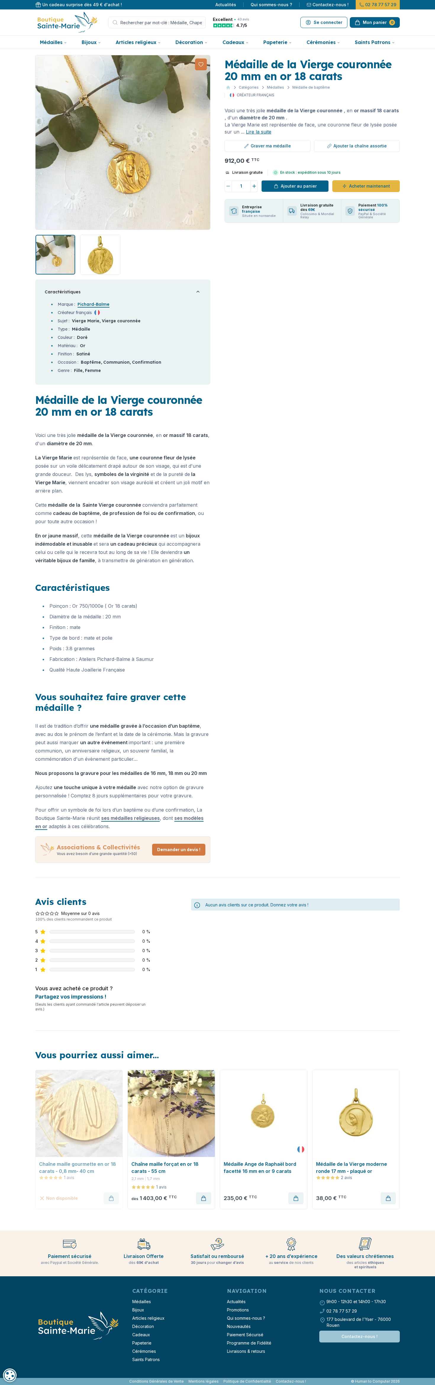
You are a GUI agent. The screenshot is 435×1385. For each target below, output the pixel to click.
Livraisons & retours (246, 1351)
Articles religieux (136, 42)
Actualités (225, 4)
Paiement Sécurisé (245, 1334)
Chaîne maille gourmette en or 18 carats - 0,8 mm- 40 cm (77, 1167)
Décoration (189, 42)
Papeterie (275, 42)
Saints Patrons (372, 42)
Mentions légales (203, 1381)
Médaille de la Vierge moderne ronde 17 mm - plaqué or (351, 1167)
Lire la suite (258, 132)
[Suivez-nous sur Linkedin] (41, 1381)
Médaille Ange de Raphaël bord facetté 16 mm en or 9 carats (260, 1167)
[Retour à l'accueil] (77, 1325)
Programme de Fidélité (249, 1342)
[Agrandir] (123, 142)
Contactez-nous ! (330, 4)
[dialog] (10, 1375)
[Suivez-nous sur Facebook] (36, 1381)
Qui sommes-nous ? (271, 4)
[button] (41, 142)
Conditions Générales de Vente (156, 1381)
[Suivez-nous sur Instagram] (39, 1381)
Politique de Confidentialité (247, 1381)
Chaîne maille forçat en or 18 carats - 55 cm (165, 1167)
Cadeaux (233, 42)
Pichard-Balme (93, 304)
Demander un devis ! (178, 849)
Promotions (238, 1309)
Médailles (51, 42)
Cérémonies (321, 42)
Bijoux (89, 42)
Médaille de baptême (311, 87)
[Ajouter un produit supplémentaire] (254, 186)
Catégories (249, 87)
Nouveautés (239, 1326)
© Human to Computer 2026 (375, 1381)
